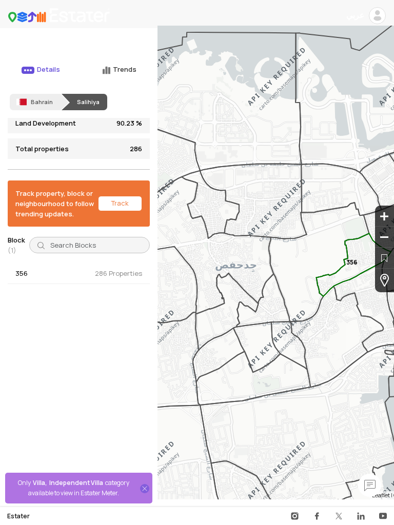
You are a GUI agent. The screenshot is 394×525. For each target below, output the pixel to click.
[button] (79, 273)
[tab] (39, 74)
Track (120, 203)
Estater (18, 516)
